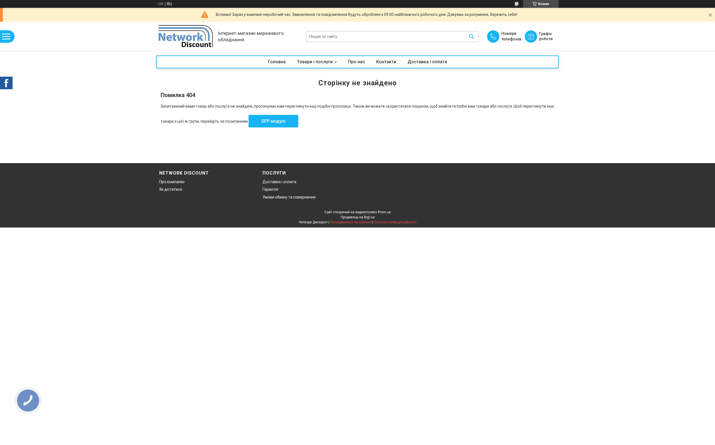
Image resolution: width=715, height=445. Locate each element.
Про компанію (172, 182)
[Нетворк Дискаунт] (186, 36)
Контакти (386, 61)
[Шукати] (471, 36)
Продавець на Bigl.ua (358, 217)
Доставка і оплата (427, 61)
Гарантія (270, 189)
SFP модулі (273, 121)
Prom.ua (384, 212)
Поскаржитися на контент (350, 222)
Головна (277, 61)
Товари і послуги (315, 61)
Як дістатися (170, 189)
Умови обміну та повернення (289, 197)
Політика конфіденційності (395, 222)
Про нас (356, 61)
